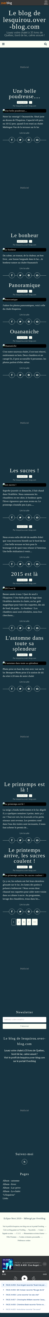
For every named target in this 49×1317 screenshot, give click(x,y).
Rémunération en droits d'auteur (34, 1233)
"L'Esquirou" (9, 1195)
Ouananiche (24, 331)
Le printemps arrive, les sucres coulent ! (24, 855)
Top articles (32, 1230)
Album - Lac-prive (12, 1187)
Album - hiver (9, 1184)
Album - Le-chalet (11, 1191)
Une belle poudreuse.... (24, 93)
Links (5, 1198)
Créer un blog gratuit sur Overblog (14, 1230)
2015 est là (24, 574)
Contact (41, 1230)
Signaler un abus (7, 1233)
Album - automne (11, 1180)
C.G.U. (18, 1233)
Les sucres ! (24, 470)
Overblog (40, 1218)
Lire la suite (24, 133)
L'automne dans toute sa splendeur (24, 643)
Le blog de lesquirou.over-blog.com (24, 19)
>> (34, 922)
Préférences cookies (24, 1240)
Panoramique (24, 285)
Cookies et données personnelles (29, 1237)
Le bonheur (24, 235)
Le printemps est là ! (24, 787)
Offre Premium (11, 1237)
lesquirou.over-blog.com (32, 1057)
